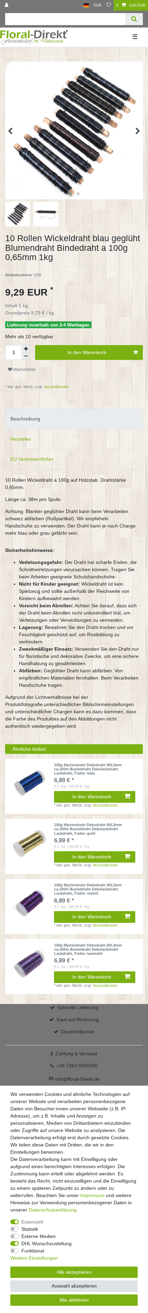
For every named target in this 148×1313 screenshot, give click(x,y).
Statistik (29, 1229)
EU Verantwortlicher (31, 459)
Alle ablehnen (74, 1300)
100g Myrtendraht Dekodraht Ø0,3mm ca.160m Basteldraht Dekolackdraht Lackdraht (88, 769)
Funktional (32, 1250)
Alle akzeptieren (74, 1272)
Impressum (92, 1195)
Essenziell (32, 1222)
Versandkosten (56, 387)
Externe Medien (38, 1236)
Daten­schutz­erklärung (52, 1210)
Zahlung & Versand (76, 1053)
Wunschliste (24, 369)
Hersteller (20, 439)
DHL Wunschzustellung (46, 1243)
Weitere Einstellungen (34, 1258)
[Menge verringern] (26, 356)
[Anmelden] (7, 5)
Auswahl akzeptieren (74, 1286)
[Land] (86, 5)
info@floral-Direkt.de (74, 1079)
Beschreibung (25, 418)
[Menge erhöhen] (26, 349)
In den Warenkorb (86, 352)
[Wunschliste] (109, 5)
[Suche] (134, 19)
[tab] (74, 419)
